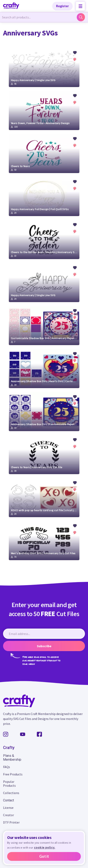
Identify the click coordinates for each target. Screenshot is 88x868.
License (8, 808)
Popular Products (9, 784)
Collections (11, 793)
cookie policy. (44, 847)
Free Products (13, 774)
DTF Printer (11, 822)
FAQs (6, 767)
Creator (8, 815)
